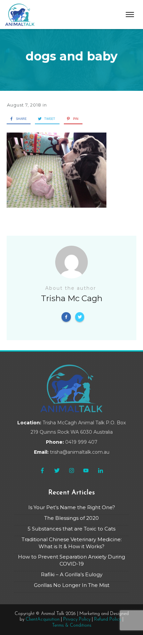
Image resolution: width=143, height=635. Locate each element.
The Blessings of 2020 (71, 518)
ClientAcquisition (43, 619)
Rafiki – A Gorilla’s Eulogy (71, 574)
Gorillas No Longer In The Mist (71, 585)
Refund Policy (107, 619)
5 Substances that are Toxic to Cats (71, 528)
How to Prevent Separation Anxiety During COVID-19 (71, 560)
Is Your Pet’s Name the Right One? (71, 507)
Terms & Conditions (71, 625)
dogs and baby (72, 56)
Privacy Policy (76, 619)
